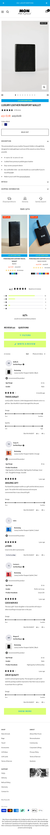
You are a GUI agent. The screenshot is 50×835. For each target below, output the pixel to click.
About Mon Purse (35, 734)
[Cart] (46, 12)
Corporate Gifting (35, 747)
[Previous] (2, 95)
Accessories (5, 747)
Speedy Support (40, 201)
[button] (11, 110)
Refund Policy (6, 782)
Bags (3, 738)
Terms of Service (6, 761)
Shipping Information (10, 189)
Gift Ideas (4, 752)
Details (4, 182)
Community (34, 743)
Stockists (33, 761)
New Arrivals (5, 734)
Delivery (4, 778)
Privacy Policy (34, 752)
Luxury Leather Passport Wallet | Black (26, 373)
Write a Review (31, 345)
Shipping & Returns (9, 201)
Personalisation (35, 738)
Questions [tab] (23, 328)
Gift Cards (4, 757)
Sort (27, 354)
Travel (3, 743)
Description (6, 141)
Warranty (25, 201)
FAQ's (3, 773)
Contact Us (5, 791)
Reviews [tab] (9, 328)
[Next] (47, 95)
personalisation (25, 177)
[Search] (7, 12)
